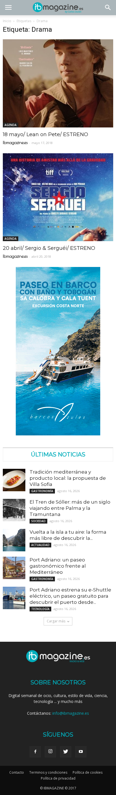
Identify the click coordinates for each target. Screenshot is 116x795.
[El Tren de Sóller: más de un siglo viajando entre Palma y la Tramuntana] (14, 510)
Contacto (16, 772)
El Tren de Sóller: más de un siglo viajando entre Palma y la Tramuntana (70, 508)
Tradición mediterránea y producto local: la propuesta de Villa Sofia (68, 478)
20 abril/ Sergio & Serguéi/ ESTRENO (49, 248)
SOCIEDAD (38, 521)
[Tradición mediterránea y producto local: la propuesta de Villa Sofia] (14, 480)
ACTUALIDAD (40, 545)
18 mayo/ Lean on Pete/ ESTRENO (45, 134)
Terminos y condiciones (48, 772)
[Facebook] (35, 751)
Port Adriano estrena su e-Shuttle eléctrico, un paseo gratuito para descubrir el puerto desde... (70, 596)
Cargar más (56, 621)
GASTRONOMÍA (42, 491)
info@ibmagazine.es (70, 713)
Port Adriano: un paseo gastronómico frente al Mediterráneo (58, 566)
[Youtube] (80, 751)
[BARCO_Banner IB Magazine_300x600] (58, 434)
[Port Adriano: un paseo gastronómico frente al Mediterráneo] (14, 568)
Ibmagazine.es (15, 142)
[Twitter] (65, 751)
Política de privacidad (58, 778)
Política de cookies (87, 772)
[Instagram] (50, 751)
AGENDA (11, 125)
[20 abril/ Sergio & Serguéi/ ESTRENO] (58, 197)
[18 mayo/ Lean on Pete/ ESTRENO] (58, 83)
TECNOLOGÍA (40, 609)
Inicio (7, 21)
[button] (108, 7)
